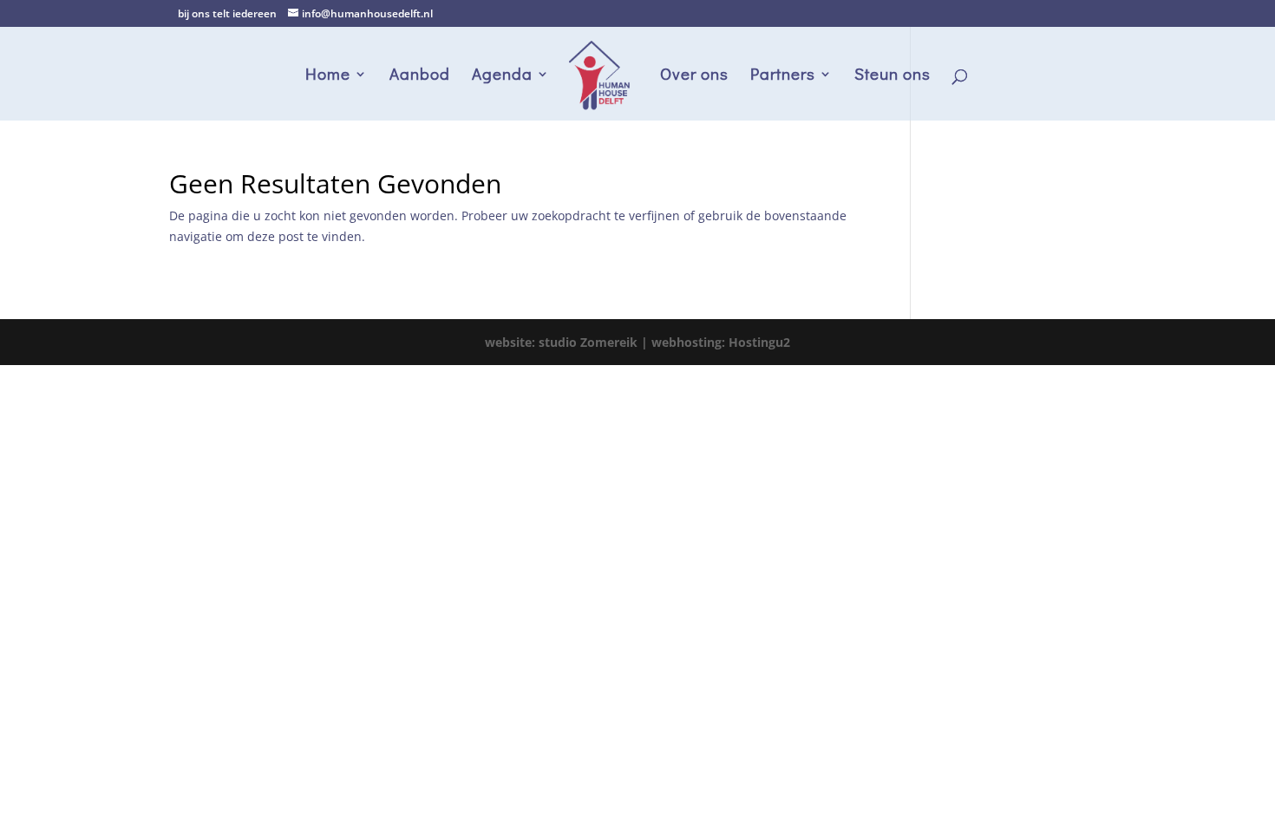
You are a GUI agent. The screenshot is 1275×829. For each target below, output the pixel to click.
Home (327, 76)
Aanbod (419, 76)
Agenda (502, 76)
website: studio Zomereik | (568, 342)
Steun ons (892, 76)
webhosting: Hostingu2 (720, 342)
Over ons (694, 76)
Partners (782, 76)
